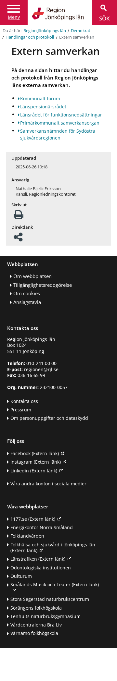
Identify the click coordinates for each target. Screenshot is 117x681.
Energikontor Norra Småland (41, 527)
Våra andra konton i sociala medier (48, 483)
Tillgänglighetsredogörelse (42, 285)
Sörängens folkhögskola (36, 608)
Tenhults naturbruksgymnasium (45, 616)
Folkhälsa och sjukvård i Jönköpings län (52, 547)
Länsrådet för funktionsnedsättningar (61, 115)
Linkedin (33, 471)
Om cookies (26, 293)
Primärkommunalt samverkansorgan (59, 123)
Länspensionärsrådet (43, 106)
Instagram (35, 462)
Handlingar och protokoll (30, 37)
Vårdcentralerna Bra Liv (36, 625)
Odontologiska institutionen (40, 568)
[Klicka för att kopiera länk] (18, 239)
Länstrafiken (37, 559)
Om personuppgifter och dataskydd (49, 418)
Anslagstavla (27, 302)
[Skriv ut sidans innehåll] (18, 216)
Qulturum (21, 576)
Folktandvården (27, 536)
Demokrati (81, 30)
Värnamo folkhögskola (34, 633)
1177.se (32, 519)
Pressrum (20, 410)
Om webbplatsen (32, 276)
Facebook (34, 453)
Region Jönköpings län (44, 30)
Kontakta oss (24, 401)
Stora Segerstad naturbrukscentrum (49, 599)
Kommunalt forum (40, 98)
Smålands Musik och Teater (54, 584)
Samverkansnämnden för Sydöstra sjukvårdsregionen (57, 134)
